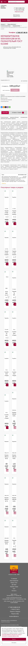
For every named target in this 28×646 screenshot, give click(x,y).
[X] (5, 107)
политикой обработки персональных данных (11, 634)
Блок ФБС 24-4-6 (6, 293)
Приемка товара (14, 586)
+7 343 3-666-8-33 (19, 8)
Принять (14, 639)
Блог (14, 588)
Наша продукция (11, 24)
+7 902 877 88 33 (21, 32)
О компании (14, 578)
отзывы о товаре (17, 112)
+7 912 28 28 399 (19, 10)
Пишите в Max (15, 613)
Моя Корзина (16, 15)
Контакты (14, 590)
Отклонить (14, 642)
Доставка (14, 584)
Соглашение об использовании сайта (10, 624)
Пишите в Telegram (15, 611)
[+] (25, 176)
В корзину (8, 224)
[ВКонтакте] (1, 107)
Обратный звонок (19, 11)
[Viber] (7, 107)
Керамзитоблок (16, 25)
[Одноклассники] (3, 107)
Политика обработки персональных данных (11, 626)
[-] (23, 176)
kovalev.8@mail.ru (14, 616)
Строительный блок (6, 25)
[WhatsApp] (9, 107)
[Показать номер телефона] (26, 1)
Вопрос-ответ (14, 582)
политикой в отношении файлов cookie (10, 636)
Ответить (4, 183)
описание (5, 112)
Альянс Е (3, 24)
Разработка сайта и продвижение (9, 620)
